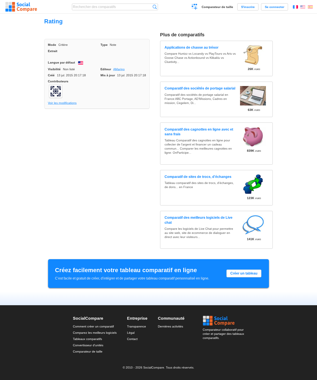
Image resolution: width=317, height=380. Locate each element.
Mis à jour (107, 75)
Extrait (52, 51)
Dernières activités (170, 326)
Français (295, 7)
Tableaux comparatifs (87, 339)
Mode (52, 44)
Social (223, 321)
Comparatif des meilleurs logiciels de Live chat (198, 220)
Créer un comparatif (195, 7)
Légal (131, 332)
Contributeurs (58, 81)
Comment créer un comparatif (93, 326)
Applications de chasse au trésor (191, 47)
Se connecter (274, 7)
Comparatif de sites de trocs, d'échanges (198, 177)
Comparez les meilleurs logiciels (95, 332)
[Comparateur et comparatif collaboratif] (21, 7)
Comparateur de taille (217, 7)
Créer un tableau (243, 273)
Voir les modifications (62, 103)
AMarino (119, 69)
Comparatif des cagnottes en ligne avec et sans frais (199, 132)
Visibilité (54, 69)
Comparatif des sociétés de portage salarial (200, 88)
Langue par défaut (61, 62)
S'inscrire (248, 7)
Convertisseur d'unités (88, 345)
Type (104, 44)
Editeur (105, 69)
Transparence (136, 326)
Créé (51, 75)
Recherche (155, 7)
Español (310, 7)
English (302, 7)
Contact (132, 339)
